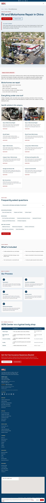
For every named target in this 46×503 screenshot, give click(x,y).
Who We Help (4, 458)
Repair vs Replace (4, 470)
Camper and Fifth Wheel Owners (8, 220)
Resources (3, 453)
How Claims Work (4, 468)
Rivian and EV (3, 419)
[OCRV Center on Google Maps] (20, 0)
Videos (2, 445)
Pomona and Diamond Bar (6, 430)
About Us (3, 437)
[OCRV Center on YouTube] (18, 0)
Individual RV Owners (37, 218)
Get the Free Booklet (7, 361)
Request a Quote (18, 18)
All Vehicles (3, 420)
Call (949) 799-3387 (7, 18)
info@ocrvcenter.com (5, 382)
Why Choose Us (4, 439)
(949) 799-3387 (4, 381)
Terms (25, 497)
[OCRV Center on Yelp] (22, 0)
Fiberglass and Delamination (6, 402)
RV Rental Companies (22, 220)
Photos (2, 443)
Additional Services (6, 226)
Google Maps (38, 497)
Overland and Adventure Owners (23, 218)
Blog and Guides (4, 452)
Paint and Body (4, 401)
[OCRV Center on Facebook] (25, 0)
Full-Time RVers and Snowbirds (8, 218)
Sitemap (33, 497)
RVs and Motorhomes (5, 412)
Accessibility (29, 497)
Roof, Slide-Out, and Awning (7, 229)
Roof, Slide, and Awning (5, 404)
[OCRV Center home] (3, 3)
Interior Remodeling (20, 229)
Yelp (41, 497)
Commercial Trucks (4, 417)
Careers (2, 442)
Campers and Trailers (18, 212)
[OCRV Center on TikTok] (23, 0)
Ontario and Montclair (5, 429)
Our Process (3, 440)
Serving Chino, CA (4, 426)
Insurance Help (17, 361)
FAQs (2, 455)
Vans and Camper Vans (6, 212)
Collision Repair (28, 212)
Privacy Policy (20, 497)
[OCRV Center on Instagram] (27, 0)
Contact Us (3, 471)
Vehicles (6, 9)
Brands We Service (4, 460)
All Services (3, 407)
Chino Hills (3, 427)
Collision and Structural (29, 226)
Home (2, 9)
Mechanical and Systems (17, 226)
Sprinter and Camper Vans (6, 416)
